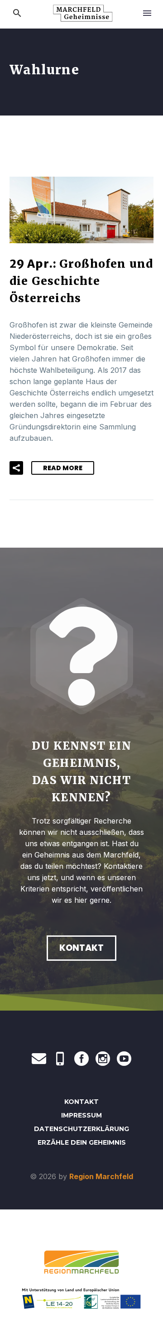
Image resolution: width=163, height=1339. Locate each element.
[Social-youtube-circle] (124, 1058)
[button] (17, 13)
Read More (62, 467)
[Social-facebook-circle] (81, 1058)
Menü (147, 13)
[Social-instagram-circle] (103, 1058)
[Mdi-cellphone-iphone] (60, 1058)
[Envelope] (39, 1058)
